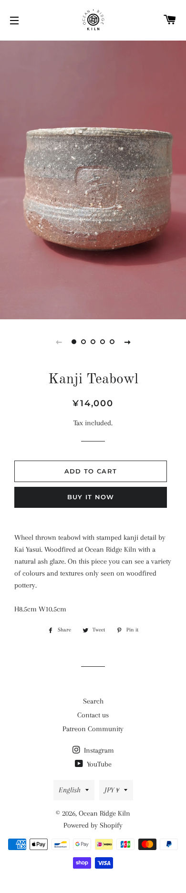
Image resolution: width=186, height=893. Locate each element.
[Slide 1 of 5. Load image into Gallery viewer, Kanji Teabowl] (74, 342)
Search (93, 701)
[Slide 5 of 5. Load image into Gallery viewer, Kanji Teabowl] (112, 342)
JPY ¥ (111, 790)
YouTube (98, 764)
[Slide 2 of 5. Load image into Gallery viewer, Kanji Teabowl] (83, 342)
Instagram (98, 750)
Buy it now (90, 497)
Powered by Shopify (93, 825)
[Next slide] (127, 341)
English (70, 790)
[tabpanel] (93, 178)
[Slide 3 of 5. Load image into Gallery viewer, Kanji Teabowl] (93, 342)
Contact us (93, 715)
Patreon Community (93, 729)
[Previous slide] (58, 341)
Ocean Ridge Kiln (104, 813)
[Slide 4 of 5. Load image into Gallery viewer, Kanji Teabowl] (102, 342)
